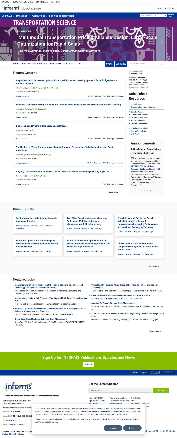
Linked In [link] (162, 431)
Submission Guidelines (140, 115)
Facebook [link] (151, 431)
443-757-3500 (14, 412)
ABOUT (80, 64)
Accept (113, 428)
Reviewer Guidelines (139, 118)
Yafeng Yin (30, 109)
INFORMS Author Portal (140, 123)
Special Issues (136, 104)
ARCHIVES (68, 64)
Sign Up (88, 364)
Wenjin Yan (19, 155)
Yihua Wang (20, 88)
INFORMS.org (5, 2)
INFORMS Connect (42, 2)
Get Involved (93, 403)
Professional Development (119, 401)
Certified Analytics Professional (23, 2)
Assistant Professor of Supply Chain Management (113, 303)
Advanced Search (171, 15)
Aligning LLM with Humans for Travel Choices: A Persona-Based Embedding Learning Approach (62, 171)
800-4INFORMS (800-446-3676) (21, 416)
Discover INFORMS (95, 398)
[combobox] (151, 15)
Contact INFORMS (9, 434)
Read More (113, 192)
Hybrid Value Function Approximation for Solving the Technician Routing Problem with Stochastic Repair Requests (88, 243)
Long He (30, 88)
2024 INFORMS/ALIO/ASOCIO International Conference (140, 403)
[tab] (142, 191)
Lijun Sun (40, 109)
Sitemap (21, 434)
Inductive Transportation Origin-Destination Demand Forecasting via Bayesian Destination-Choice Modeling (68, 104)
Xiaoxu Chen (20, 109)
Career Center (55, 2)
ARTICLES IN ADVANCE (37, 64)
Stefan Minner (51, 88)
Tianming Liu (20, 176)
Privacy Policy (122, 414)
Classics (143, 107)
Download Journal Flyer (140, 128)
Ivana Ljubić (44, 155)
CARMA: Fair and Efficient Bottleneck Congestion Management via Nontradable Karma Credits (138, 246)
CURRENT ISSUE (55, 64)
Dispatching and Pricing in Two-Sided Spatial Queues (42, 126)
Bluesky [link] (172, 431)
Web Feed (135, 134)
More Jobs (154, 331)
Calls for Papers (137, 112)
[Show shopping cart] (172, 8)
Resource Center (116, 403)
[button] (8, 16)
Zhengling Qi (40, 88)
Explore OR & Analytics (96, 401)
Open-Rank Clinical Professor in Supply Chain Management (41, 319)
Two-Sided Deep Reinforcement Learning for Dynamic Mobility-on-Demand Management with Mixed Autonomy (87, 221)
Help (166, 8)
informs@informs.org (16, 424)
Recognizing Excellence (118, 398)
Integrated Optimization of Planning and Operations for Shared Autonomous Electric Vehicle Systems (37, 243)
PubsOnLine (136, 398)
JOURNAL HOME (19, 64)
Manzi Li (30, 176)
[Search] (165, 15)
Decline (132, 428)
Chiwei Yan (27, 130)
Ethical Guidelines (138, 121)
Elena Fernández (31, 155)
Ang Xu (18, 130)
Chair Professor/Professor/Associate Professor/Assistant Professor (120, 295)
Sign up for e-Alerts (138, 131)
